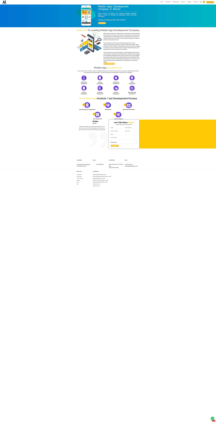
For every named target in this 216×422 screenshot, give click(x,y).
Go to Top (213, 420)
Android (101, 98)
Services (183, 1)
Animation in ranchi (96, 185)
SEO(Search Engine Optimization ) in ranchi (100, 180)
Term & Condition (80, 178)
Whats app (111, 164)
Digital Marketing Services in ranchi (99, 178)
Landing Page (175, 1)
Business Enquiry (129, 164)
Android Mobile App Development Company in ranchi (102, 176)
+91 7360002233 (100, 164)
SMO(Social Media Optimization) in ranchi (100, 182)
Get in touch (210, 2)
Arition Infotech (115, 167)
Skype (110, 167)
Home (162, 1)
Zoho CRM (167, 1)
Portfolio (195, 1)
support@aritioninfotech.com (131, 166)
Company (189, 1)
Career (78, 182)
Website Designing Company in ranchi (99, 174)
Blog (201, 1)
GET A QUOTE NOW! (109, 63)
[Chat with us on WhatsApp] (212, 418)
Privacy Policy (79, 176)
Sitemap (78, 180)
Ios (110, 98)
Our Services (79, 174)
